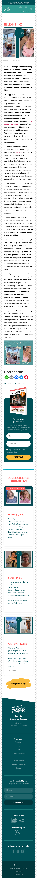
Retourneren (18, 871)
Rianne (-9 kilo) (16, 514)
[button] (31, 9)
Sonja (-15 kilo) (15, 578)
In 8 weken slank (18, 757)
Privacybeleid (18, 874)
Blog (18, 746)
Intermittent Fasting (18, 753)
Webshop (26, 11)
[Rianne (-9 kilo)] (18, 496)
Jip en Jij (19, 152)
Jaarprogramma (18, 761)
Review (17, 60)
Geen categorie (8, 60)
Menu (20, 11)
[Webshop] (26, 7)
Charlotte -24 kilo (17, 644)
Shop (18, 749)
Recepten (18, 742)
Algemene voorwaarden (18, 868)
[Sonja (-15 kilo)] (18, 559)
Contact (18, 768)
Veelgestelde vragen (18, 764)
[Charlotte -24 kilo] (18, 625)
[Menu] (20, 7)
